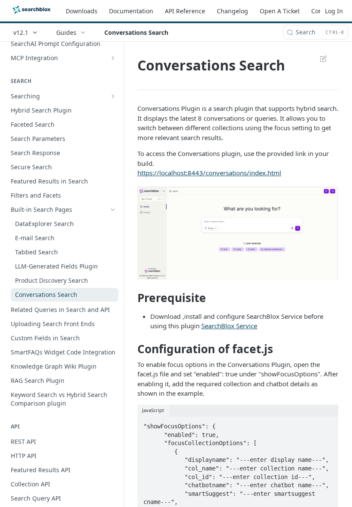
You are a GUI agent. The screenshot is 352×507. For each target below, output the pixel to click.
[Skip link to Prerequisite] (131, 298)
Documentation (131, 11)
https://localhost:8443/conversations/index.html (209, 172)
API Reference (185, 11)
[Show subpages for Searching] (112, 96)
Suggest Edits (319, 58)
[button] (237, 233)
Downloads (81, 11)
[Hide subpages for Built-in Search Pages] (112, 209)
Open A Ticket (280, 11)
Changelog (232, 11)
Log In (334, 11)
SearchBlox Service (229, 325)
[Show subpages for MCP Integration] (112, 58)
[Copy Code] (328, 423)
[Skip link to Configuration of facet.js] (131, 349)
